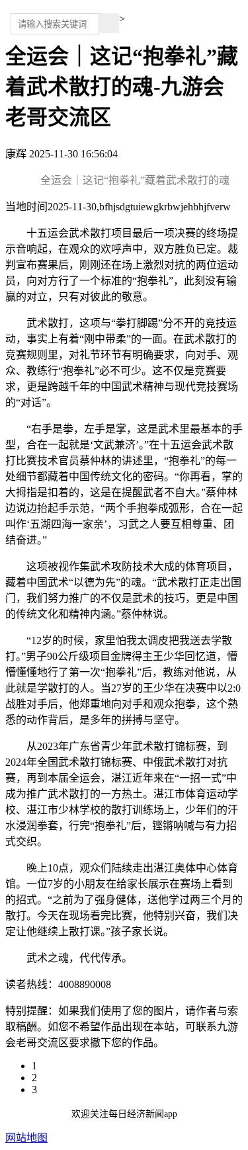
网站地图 (26, 1137)
